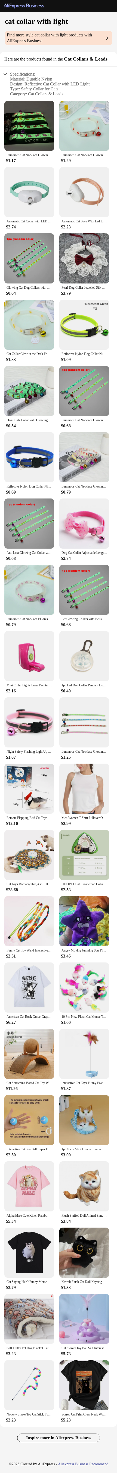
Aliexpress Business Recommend (83, 1464)
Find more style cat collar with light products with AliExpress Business (49, 38)
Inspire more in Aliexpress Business (58, 1437)
